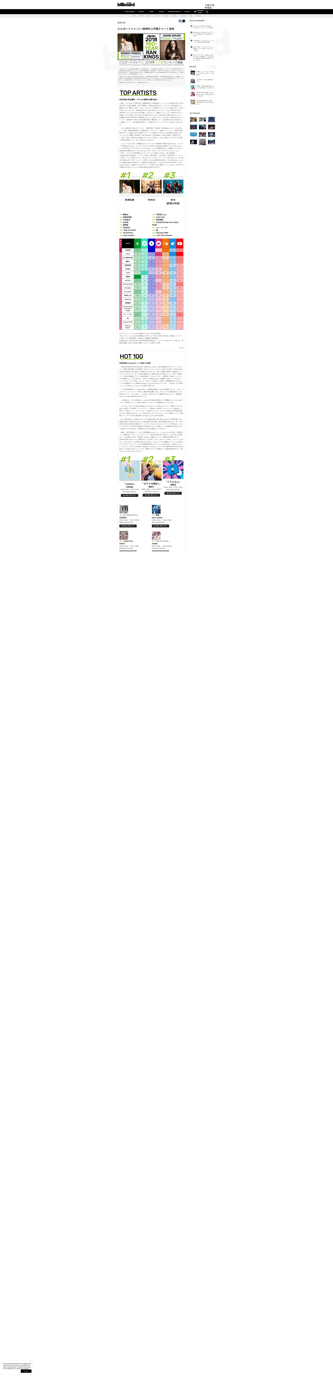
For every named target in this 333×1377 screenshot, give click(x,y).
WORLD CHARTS (122, 1346)
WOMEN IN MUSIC (174, 12)
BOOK (187, 12)
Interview (166, 16)
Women (198, 16)
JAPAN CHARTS (122, 1345)
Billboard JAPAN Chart (126, 1261)
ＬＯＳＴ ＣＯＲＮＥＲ (129, 1291)
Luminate (172, 1339)
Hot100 (141, 16)
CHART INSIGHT (129, 12)
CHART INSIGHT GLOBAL (123, 1332)
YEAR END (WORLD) (123, 1350)
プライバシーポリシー (143, 1360)
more (211, 67)
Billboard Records (175, 1335)
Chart (134, 16)
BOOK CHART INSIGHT (122, 1338)
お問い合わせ (122, 1354)
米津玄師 (125, 1273)
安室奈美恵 (120, 1273)
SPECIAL (161, 12)
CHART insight (124, 1264)
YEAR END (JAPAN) (122, 1348)
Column (157, 16)
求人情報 (120, 1363)
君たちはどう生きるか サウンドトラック (154, 1302)
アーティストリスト (123, 1357)
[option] (151, 1301)
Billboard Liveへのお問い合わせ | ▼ (146, 1354)
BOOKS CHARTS (138, 1328)
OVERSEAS (135, 1340)
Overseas (183, 16)
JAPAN (134, 1338)
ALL (134, 1336)
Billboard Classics (175, 1332)
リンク (120, 1360)
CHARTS (141, 12)
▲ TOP (181, 348)
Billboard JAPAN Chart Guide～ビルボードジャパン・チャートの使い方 (138, 1263)
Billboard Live (173, 1328)
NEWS (151, 12)
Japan (174, 16)
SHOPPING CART (153, 1335)
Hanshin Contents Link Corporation (200, 1336)
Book (190, 16)
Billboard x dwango (175, 1342)
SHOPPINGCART (200, 12)
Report (149, 16)
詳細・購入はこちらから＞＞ (129, 495)
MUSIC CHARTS (123, 1342)
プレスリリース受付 (142, 1357)
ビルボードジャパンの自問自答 (128, 1259)
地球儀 (166, 1302)
